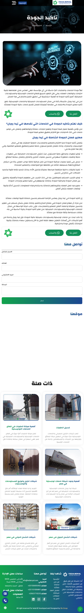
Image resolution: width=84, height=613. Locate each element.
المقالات (56, 596)
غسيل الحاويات (63, 427)
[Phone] (5, 601)
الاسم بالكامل (7, 252)
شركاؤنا (56, 593)
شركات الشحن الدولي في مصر (21, 537)
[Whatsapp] (5, 608)
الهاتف (4, 263)
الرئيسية (49, 25)
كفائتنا (56, 587)
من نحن (56, 582)
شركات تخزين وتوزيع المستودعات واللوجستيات (21, 482)
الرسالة (4, 284)
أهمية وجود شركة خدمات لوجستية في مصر (63, 482)
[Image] (62, 5)
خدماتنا (56, 585)
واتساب (53, 114)
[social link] (44, 599)
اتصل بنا (73, 114)
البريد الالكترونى (8, 275)
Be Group (64, 608)
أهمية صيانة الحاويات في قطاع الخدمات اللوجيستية (21, 427)
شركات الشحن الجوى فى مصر (63, 537)
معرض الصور (54, 590)
